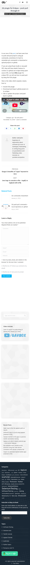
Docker (24, 472)
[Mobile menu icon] (26, 2)
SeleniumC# (4, 486)
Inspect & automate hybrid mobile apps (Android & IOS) (14, 453)
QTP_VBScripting (6, 484)
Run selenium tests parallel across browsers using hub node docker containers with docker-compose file (13, 447)
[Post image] (6, 198)
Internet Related (24, 474)
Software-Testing (8, 527)
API (19, 470)
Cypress (16, 472)
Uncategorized (23, 493)
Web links (14, 496)
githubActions (16, 474)
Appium (24, 470)
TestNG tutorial (7, 534)
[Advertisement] (15, 37)
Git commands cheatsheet (20, 196)
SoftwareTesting (7, 491)
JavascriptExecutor (15, 477)
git (13, 117)
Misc (19, 479)
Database (20, 472)
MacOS (8, 479)
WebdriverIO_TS (6, 496)
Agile (16, 470)
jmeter (3, 479)
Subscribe (7, 518)
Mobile (22, 479)
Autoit (3, 472)
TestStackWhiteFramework (8, 493)
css (12, 472)
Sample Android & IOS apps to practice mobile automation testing (14, 438)
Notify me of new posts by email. (13, 272)
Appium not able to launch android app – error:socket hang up (14, 442)
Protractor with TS (8, 548)
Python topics (7, 544)
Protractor (13, 482)
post (14, 53)
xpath (3, 498)
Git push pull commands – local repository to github (20, 206)
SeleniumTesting (10, 488)
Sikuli (19, 488)
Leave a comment (21, 119)
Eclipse (3, 474)
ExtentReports (9, 474)
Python (20, 482)
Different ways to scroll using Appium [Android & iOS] (14, 433)
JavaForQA (6, 477)
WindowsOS (22, 496)
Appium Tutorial (7, 537)
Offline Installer (5, 481)
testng (21, 491)
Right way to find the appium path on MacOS (14, 429)
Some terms (16, 491)
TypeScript (17, 493)
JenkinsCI (23, 477)
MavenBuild (14, 479)
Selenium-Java (7, 530)
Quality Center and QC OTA (17, 484)
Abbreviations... (4, 470)
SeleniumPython (13, 486)
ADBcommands (11, 470)
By (19, 117)
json (5, 479)
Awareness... (8, 472)
